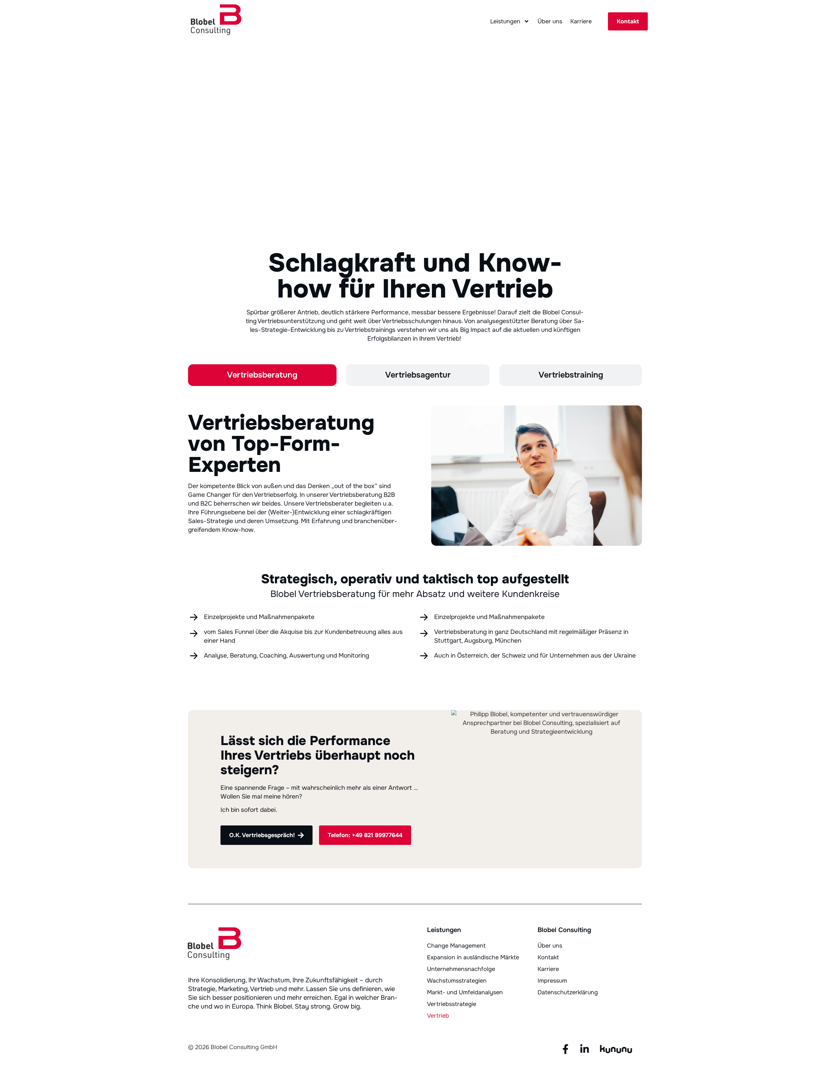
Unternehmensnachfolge (461, 969)
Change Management (456, 945)
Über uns (550, 21)
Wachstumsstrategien (457, 980)
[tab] (262, 375)
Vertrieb (438, 1015)
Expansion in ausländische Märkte (473, 957)
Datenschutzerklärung (568, 992)
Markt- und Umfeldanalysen (465, 992)
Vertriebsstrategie (451, 1004)
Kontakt (548, 957)
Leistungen (505, 21)
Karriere (581, 21)
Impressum (552, 980)
